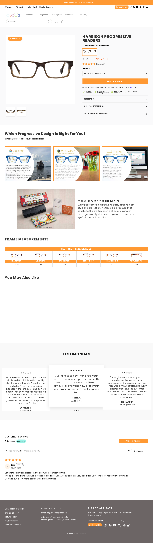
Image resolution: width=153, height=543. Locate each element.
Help (29, 7)
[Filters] (129, 451)
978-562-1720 (55, 508)
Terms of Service (13, 525)
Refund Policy (11, 517)
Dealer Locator (46, 7)
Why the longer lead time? (96, 113)
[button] (89, 63)
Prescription (57, 15)
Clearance (69, 15)
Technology (82, 15)
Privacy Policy (11, 521)
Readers (29, 15)
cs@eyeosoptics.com (57, 513)
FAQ (35, 7)
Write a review (133, 441)
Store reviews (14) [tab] (32, 451)
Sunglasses (43, 15)
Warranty (9, 7)
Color (95, 45)
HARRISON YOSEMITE (88, 55)
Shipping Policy (12, 513)
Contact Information (14, 509)
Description (89, 99)
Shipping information (94, 106)
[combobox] (29, 21)
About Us (20, 7)
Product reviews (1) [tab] (14, 451)
